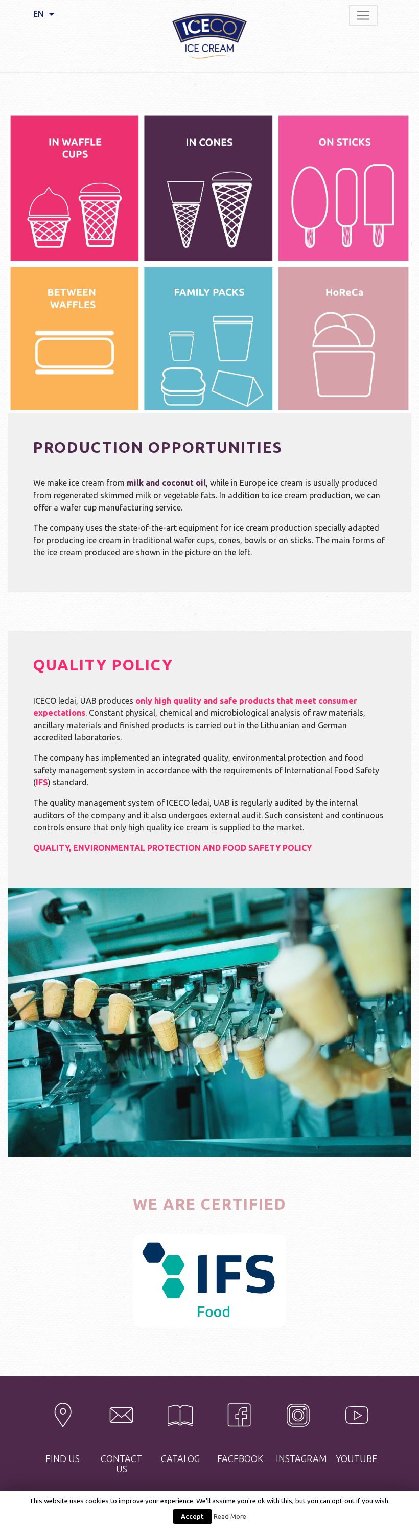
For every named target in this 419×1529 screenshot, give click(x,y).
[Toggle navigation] (363, 15)
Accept (192, 1516)
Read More (230, 1516)
